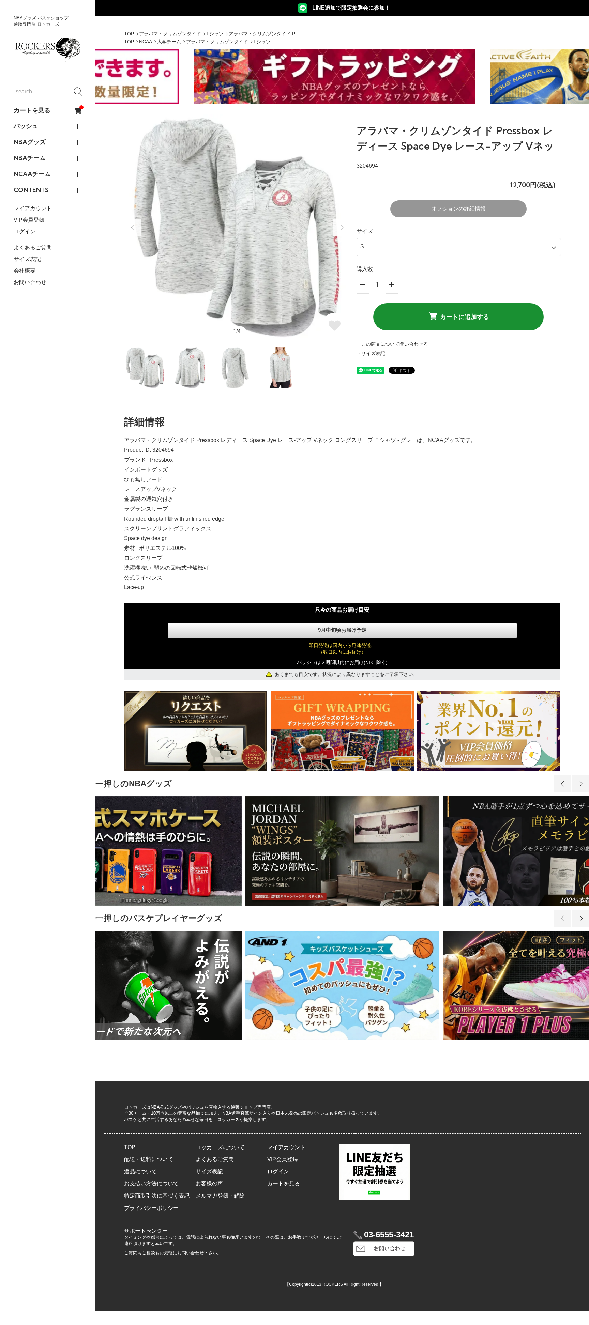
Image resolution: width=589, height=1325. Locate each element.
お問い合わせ (30, 282)
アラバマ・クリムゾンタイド (170, 33)
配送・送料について (148, 1159)
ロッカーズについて (220, 1147)
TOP (129, 33)
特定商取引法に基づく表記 (157, 1196)
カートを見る (48, 110)
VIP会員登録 (29, 220)
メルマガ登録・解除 (220, 1196)
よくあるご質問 (33, 247)
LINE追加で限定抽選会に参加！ (350, 8)
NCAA (145, 41)
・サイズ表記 (371, 353)
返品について (140, 1171)
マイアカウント (33, 209)
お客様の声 (209, 1183)
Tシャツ (215, 33)
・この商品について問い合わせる (392, 344)
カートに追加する (464, 317)
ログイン (24, 232)
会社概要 (24, 271)
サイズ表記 (27, 259)
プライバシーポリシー (151, 1208)
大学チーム (169, 41)
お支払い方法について (151, 1183)
